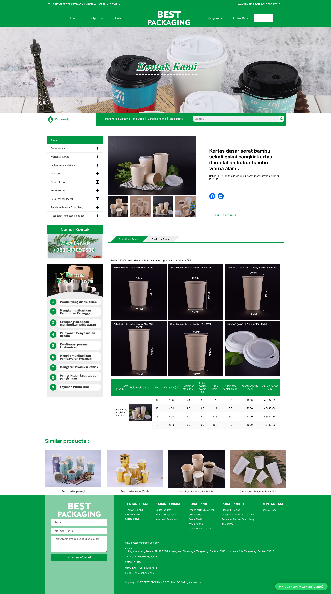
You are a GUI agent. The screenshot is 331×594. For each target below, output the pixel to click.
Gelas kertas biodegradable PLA (258, 491)
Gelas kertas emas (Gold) (135, 491)
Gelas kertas (176, 118)
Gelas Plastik (58, 181)
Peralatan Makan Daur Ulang (67, 207)
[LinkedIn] (221, 196)
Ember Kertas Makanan (117, 118)
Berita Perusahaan (166, 514)
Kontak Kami (240, 18)
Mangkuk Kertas (156, 118)
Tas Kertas (138, 118)
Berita (118, 18)
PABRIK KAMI (132, 514)
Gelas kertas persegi (73, 491)
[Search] (281, 119)
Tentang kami (213, 18)
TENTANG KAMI (134, 509)
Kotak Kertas (58, 190)
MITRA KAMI (132, 519)
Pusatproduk (95, 18)
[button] (191, 206)
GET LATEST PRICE (226, 215)
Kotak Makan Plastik (62, 198)
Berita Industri (163, 509)
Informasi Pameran (166, 519)
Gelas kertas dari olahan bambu (196, 491)
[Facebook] (212, 196)
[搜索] (267, 18)
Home (72, 18)
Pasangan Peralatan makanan (67, 215)
